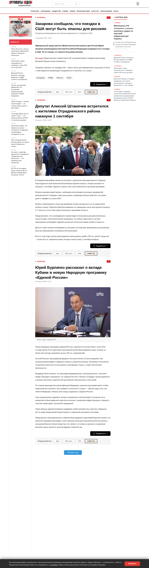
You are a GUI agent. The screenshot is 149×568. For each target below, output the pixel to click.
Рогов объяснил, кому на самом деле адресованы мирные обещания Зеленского (20, 52)
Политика (35, 11)
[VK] (132, 4)
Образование (106, 11)
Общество (56, 11)
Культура (95, 11)
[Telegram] (126, 4)
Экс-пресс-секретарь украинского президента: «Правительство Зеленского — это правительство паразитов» (20, 157)
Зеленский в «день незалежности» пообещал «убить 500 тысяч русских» (19, 64)
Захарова (40, 78)
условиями (54, 565)
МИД (50, 78)
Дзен (57, 92)
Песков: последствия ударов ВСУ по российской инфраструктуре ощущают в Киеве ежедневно (18, 90)
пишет (40, 58)
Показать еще (73, 452)
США (69, 78)
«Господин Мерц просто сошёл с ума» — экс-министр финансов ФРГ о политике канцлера (19, 117)
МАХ (79, 92)
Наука (115, 11)
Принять (132, 564)
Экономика (46, 11)
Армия (72, 11)
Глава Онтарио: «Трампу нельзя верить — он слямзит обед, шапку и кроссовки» (20, 105)
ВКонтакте (68, 92)
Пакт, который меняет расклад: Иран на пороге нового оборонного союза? (20, 143)
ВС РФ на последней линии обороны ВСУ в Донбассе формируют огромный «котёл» (19, 171)
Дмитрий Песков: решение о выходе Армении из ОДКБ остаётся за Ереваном (19, 76)
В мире (65, 11)
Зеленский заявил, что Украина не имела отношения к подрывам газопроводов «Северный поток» (19, 130)
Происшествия (83, 11)
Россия (60, 78)
